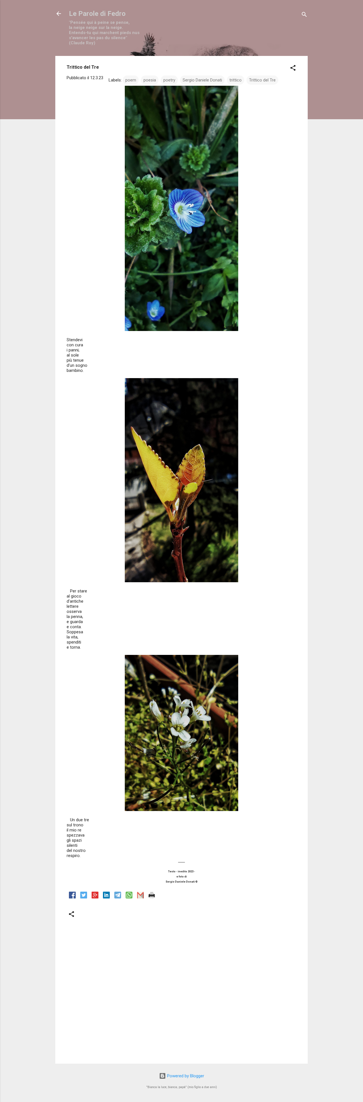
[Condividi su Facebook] (72, 897)
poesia (149, 80)
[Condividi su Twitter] (83, 897)
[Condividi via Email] (140, 897)
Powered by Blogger (185, 1075)
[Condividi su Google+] (95, 897)
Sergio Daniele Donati (202, 80)
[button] (293, 68)
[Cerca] (304, 15)
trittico (235, 80)
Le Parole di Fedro (97, 14)
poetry (169, 80)
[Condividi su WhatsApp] (129, 897)
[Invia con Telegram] (117, 897)
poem (130, 80)
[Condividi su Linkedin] (106, 897)
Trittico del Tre (262, 80)
